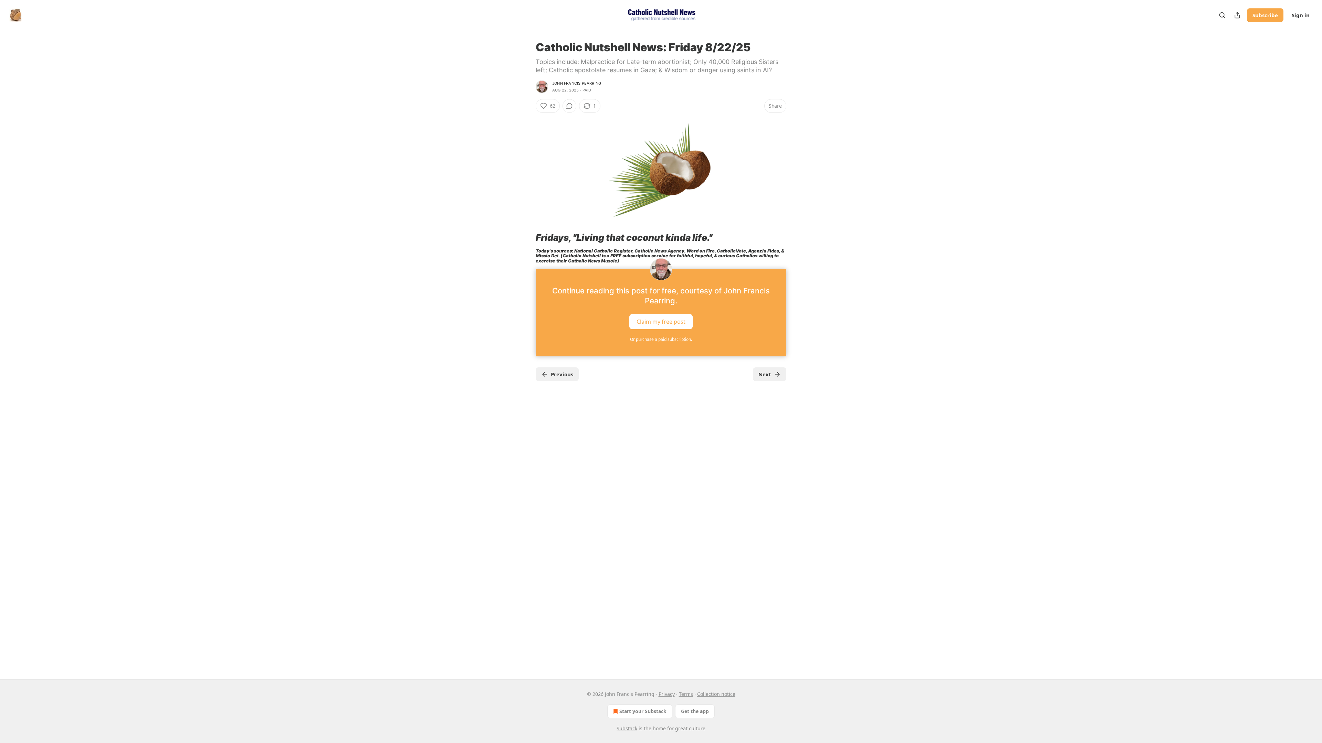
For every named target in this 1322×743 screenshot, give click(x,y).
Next (764, 374)
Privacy (667, 694)
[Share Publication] (1237, 15)
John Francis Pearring (576, 83)
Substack (627, 728)
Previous (562, 374)
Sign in (1301, 15)
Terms (686, 694)
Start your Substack (643, 711)
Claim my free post (661, 321)
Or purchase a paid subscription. (661, 339)
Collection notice (716, 694)
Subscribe (1265, 15)
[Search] (1222, 15)
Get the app (695, 711)
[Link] (526, 237)
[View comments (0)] (569, 106)
